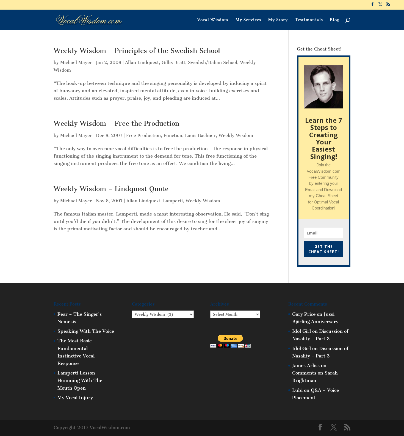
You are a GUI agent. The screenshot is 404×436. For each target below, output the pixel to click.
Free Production (143, 135)
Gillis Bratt (173, 62)
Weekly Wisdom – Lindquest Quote (111, 189)
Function (173, 135)
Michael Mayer (76, 62)
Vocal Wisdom (212, 20)
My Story (278, 20)
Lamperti (173, 200)
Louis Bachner (200, 135)
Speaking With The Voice (85, 331)
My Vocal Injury (75, 397)
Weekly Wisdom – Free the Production (116, 123)
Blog (334, 20)
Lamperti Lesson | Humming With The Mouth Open (79, 380)
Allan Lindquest (142, 62)
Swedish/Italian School (212, 62)
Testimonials (309, 20)
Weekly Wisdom (235, 135)
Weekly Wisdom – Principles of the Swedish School (137, 51)
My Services (248, 20)
